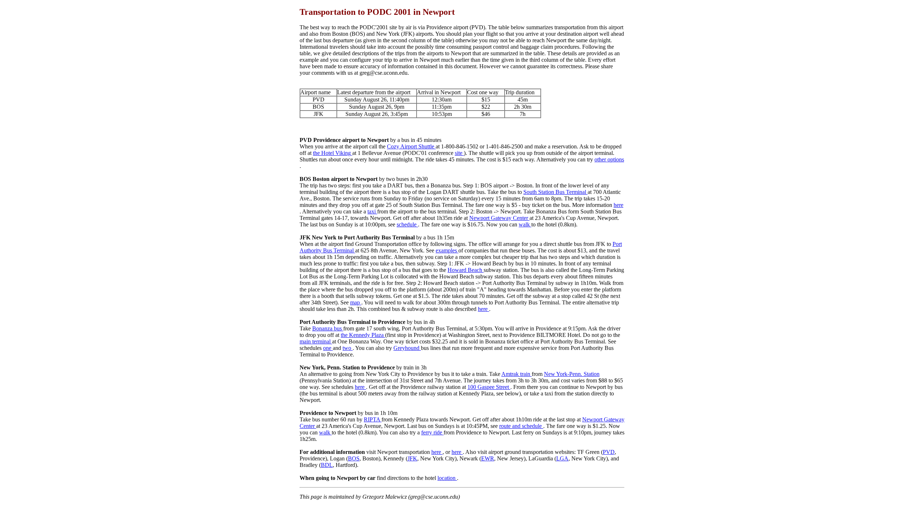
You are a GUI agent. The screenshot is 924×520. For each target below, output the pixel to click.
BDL (327, 465)
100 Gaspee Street (488, 387)
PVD (609, 452)
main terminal (316, 341)
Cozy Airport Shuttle (411, 146)
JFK (412, 458)
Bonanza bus (327, 328)
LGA (562, 458)
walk (525, 224)
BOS (353, 458)
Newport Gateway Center (499, 218)
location (447, 478)
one (328, 348)
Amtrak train (516, 374)
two (348, 348)
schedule (407, 224)
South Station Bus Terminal (555, 192)
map (355, 302)
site (459, 153)
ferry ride (432, 432)
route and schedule (521, 426)
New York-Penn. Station (572, 374)
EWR (487, 458)
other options (609, 159)
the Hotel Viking (332, 153)
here (618, 205)
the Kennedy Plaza (363, 335)
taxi (372, 211)
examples (447, 250)
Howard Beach (466, 270)
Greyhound (407, 348)
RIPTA (373, 419)
